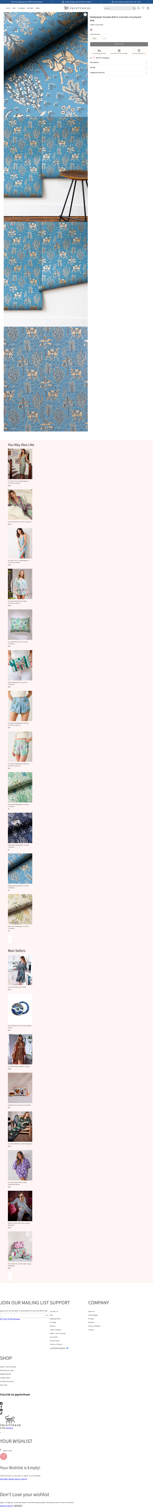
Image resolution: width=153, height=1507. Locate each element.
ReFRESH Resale (5, 1374)
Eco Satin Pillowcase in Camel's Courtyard (18, 643)
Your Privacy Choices (57, 1348)
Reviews (91, 1322)
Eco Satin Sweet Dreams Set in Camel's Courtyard (17, 602)
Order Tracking (55, 1330)
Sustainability (93, 1315)
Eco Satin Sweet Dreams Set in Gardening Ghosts (17, 1183)
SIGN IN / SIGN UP (20, 1479)
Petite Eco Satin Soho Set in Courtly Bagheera (19, 1224)
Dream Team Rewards (8, 1367)
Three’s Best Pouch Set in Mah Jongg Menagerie (19, 1265)
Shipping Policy (55, 1319)
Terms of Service (56, 1344)
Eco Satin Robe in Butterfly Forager (18, 1066)
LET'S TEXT (3, 1319)
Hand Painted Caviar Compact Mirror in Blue (20, 1027)
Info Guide (53, 1337)
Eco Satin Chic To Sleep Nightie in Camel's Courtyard (18, 561)
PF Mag (90, 1319)
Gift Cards (3, 1385)
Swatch (105, 38)
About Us (91, 1311)
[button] (148, 8)
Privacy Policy (55, 1341)
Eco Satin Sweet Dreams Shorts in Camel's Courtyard (18, 724)
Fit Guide (53, 1322)
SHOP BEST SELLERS (7, 1479)
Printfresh (9, 1428)
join (47, 1315)
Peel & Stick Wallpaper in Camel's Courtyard (18, 805)
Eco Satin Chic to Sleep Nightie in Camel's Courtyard (18, 482)
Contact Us (54, 1311)
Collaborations (5, 1378)
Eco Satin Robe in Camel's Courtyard (19, 522)
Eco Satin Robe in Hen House (17, 987)
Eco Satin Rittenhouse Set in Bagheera (20, 1144)
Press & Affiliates (94, 1326)
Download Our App (7, 1370)
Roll (94, 38)
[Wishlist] (143, 8)
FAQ (51, 1315)
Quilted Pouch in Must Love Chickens (19, 1105)
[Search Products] (134, 8)
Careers (91, 1330)
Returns (52, 1326)
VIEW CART (18, 1506)
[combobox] (119, 8)
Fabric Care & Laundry (58, 1333)
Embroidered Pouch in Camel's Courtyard (17, 683)
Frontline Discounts (7, 1381)
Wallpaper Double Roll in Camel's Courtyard (18, 887)
